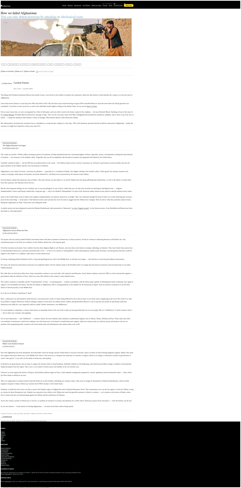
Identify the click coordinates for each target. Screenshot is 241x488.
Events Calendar (6, 448)
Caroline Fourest (21, 83)
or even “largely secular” (80, 208)
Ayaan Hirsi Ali (9, 346)
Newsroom (77, 5)
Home (64, 5)
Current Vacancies (6, 458)
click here (8, 474)
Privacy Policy (5, 455)
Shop (110, 5)
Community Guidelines (7, 456)
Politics (3, 432)
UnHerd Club (118, 5)
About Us (3, 463)
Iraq (50, 64)
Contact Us (4, 460)
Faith (2, 437)
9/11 (4, 64)
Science (3, 435)
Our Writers (86, 5)
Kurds (69, 64)
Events (105, 5)
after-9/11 (25, 64)
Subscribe (128, 5)
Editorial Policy (5, 465)
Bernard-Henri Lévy (11, 148)
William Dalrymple (10, 233)
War (2, 439)
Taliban (77, 64)
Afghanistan (13, 64)
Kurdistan (59, 64)
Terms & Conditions (6, 453)
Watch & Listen (96, 5)
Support (3, 461)
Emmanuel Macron (38, 64)
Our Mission (4, 451)
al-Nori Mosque (8, 115)
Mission (70, 5)
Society (3, 440)
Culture (3, 433)
